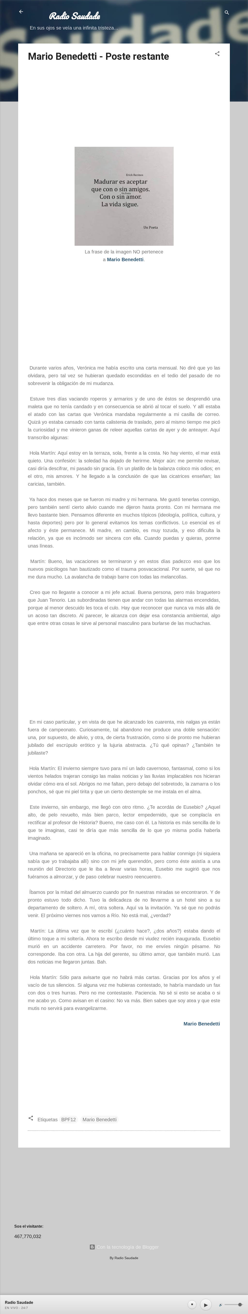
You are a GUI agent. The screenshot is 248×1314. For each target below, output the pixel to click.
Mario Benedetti (99, 1119)
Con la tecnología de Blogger (127, 1247)
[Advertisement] (124, 105)
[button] (217, 54)
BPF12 (68, 1119)
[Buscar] (227, 13)
